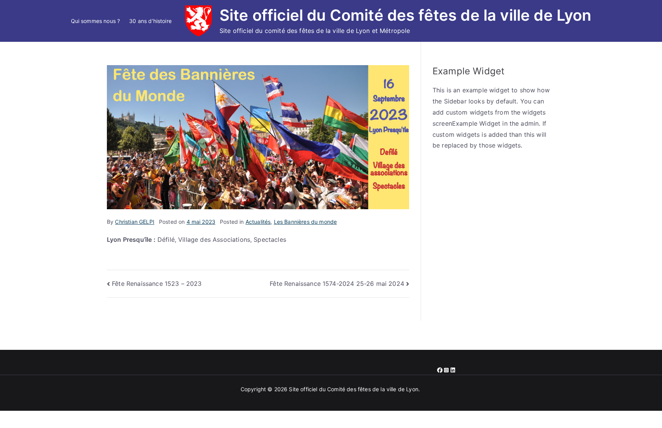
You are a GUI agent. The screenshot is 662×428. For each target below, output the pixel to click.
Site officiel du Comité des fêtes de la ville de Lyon (405, 15)
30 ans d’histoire (150, 21)
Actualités (258, 221)
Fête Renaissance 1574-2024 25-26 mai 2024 (337, 283)
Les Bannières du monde (305, 221)
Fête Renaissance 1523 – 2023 (157, 283)
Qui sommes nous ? (95, 21)
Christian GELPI (134, 221)
